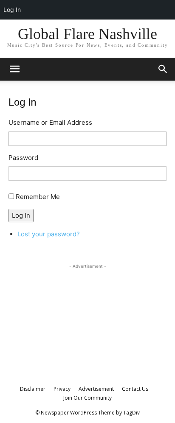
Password (23, 158)
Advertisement (96, 388)
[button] (163, 69)
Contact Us (135, 388)
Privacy (62, 388)
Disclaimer (32, 388)
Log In (21, 215)
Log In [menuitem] (12, 9)
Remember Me (38, 197)
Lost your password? (48, 234)
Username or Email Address (50, 122)
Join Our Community (87, 397)
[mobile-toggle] (14, 69)
